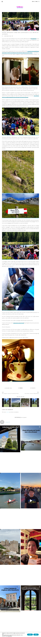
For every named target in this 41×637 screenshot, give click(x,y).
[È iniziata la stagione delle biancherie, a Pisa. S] (10, 608)
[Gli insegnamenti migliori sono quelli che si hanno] (31, 557)
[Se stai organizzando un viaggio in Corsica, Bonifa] (10, 557)
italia (11, 388)
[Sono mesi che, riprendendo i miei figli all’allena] (10, 501)
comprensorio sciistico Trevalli (18, 322)
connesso (7, 412)
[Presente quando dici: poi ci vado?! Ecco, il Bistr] (10, 448)
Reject (36, 634)
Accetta (30, 634)
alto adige (7, 388)
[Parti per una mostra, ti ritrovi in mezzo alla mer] (31, 608)
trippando (24, 417)
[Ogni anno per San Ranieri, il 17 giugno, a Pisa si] (31, 448)
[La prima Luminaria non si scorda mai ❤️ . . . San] (31, 501)
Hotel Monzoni (33, 38)
